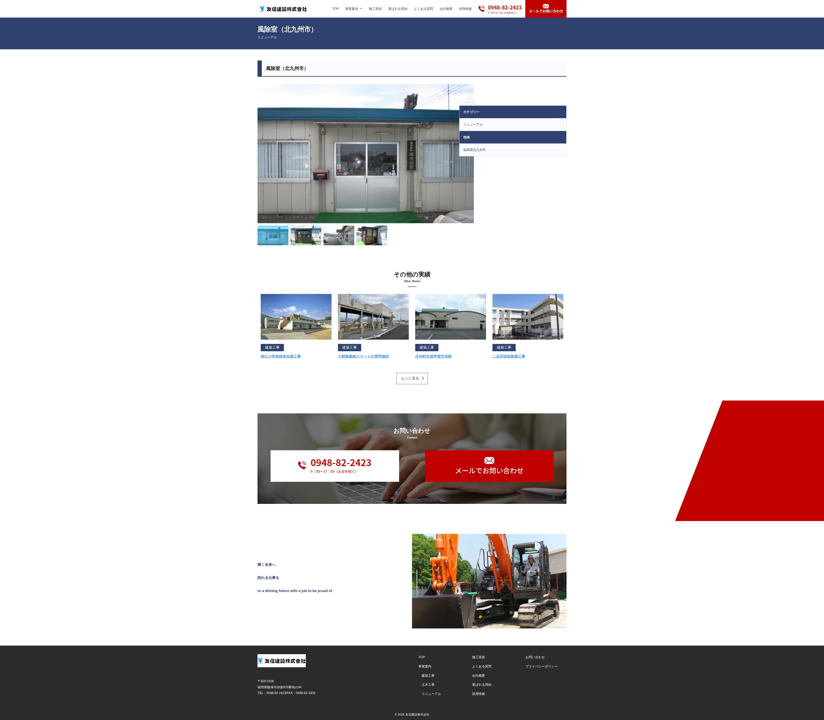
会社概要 (446, 9)
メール (545, 9)
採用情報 (465, 9)
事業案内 (351, 9)
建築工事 (428, 675)
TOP (335, 9)
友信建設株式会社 (417, 714)
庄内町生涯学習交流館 (433, 356)
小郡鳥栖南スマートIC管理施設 (363, 356)
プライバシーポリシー (542, 666)
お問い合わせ (535, 657)
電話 (500, 5)
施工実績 (375, 9)
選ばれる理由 (397, 9)
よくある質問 (423, 9)
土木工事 (428, 684)
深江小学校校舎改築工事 (281, 356)
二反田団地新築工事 (508, 356)
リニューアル (267, 37)
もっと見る (410, 378)
